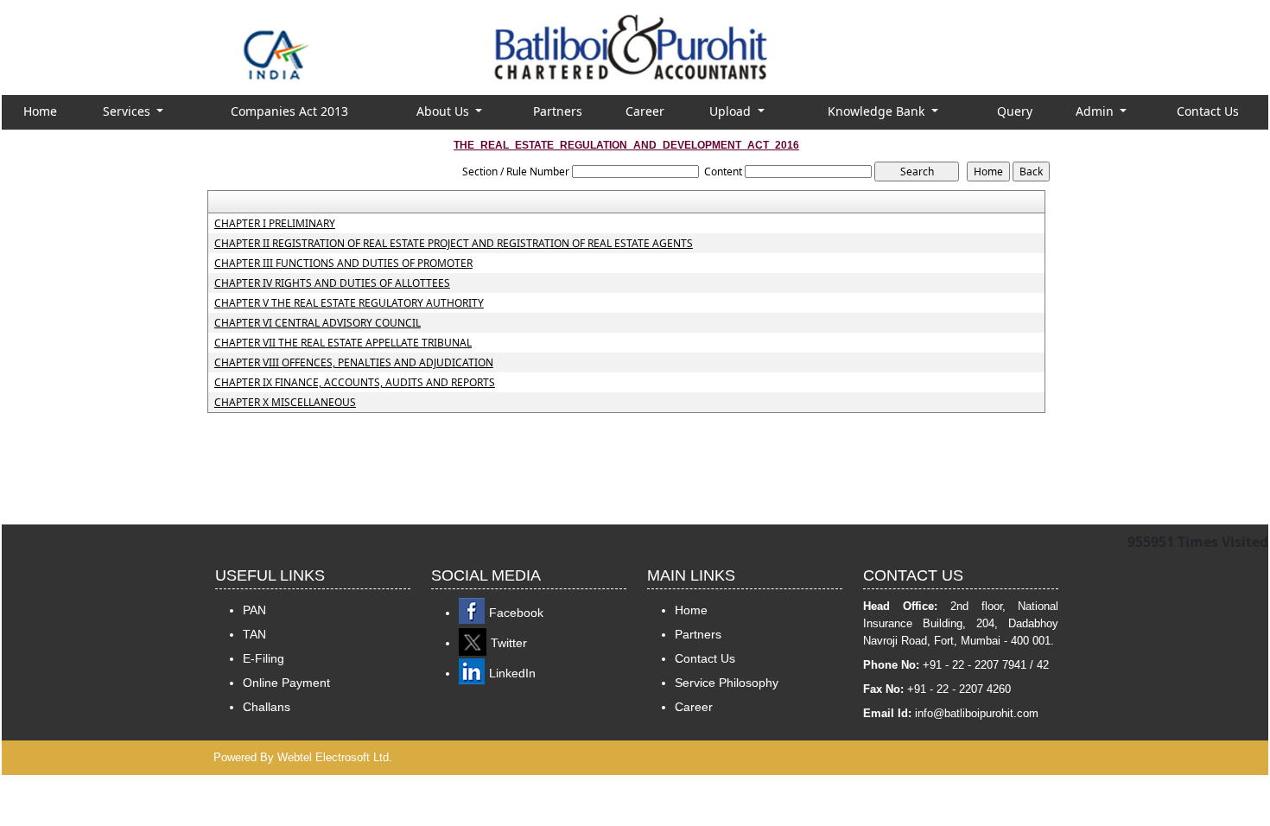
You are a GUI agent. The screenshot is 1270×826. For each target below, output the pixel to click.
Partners (557, 111)
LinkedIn (512, 673)
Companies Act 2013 (289, 111)
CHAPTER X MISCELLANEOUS (285, 403)
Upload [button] (731, 111)
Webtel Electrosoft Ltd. (334, 757)
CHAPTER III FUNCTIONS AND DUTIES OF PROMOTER (343, 263)
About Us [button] (444, 111)
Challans (266, 707)
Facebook (516, 613)
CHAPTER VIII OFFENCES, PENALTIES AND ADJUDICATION (353, 363)
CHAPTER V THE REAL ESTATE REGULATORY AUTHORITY (349, 303)
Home (40, 111)
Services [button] (128, 111)
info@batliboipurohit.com (976, 713)
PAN (254, 610)
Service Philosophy (726, 682)
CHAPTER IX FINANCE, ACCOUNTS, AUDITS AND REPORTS (354, 383)
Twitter (509, 643)
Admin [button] (1096, 111)
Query (1014, 111)
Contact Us (1208, 111)
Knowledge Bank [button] (878, 111)
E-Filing (263, 658)
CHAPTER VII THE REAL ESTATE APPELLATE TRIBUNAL (343, 343)
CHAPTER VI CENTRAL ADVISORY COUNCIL (317, 323)
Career (644, 111)
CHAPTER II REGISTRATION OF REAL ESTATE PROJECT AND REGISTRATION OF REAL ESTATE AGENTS (453, 244)
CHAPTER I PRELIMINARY (274, 224)
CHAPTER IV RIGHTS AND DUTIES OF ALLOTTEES (332, 283)
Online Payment (286, 682)
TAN (254, 634)
